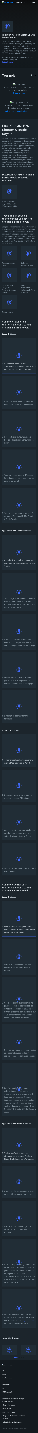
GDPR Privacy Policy (8, 1412)
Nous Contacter (7, 1378)
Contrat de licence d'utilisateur (12, 1422)
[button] (15, 1357)
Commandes (6, 1385)
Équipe (4, 1374)
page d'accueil (28, 1320)
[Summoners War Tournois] (9, 1346)
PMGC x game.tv (7, 1392)
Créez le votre (7, 62)
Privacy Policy (6, 1408)
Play (3, 1371)
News (3, 1388)
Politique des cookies (9, 1405)
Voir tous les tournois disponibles (19, 111)
